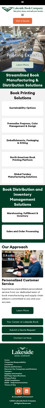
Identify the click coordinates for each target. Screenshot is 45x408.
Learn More (22, 64)
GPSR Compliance (12, 380)
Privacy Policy (10, 378)
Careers (8, 371)
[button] (22, 2)
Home (7, 360)
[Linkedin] (26, 391)
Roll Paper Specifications (15, 376)
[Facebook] (18, 391)
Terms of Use (10, 385)
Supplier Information (13, 374)
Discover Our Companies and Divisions (20, 369)
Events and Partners (13, 367)
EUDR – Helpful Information (16, 383)
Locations (8, 364)
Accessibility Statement (22, 397)
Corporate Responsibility (15, 362)
